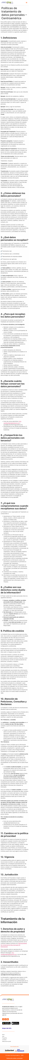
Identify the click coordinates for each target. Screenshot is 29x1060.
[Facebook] (3, 1019)
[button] (26, 2)
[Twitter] (5, 1019)
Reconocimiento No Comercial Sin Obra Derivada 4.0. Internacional (14, 945)
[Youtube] (8, 1019)
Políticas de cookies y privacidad (14, 1058)
